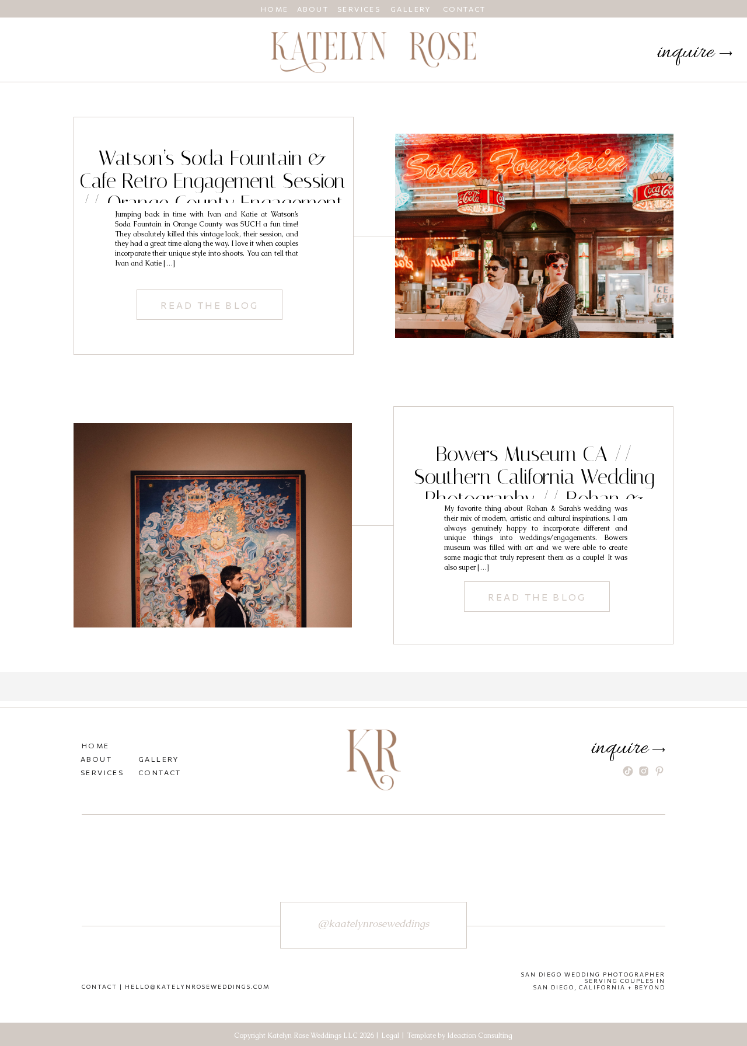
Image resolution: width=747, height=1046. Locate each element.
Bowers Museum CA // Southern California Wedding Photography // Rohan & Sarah (534, 488)
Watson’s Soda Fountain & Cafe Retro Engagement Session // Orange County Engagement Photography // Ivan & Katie (212, 192)
